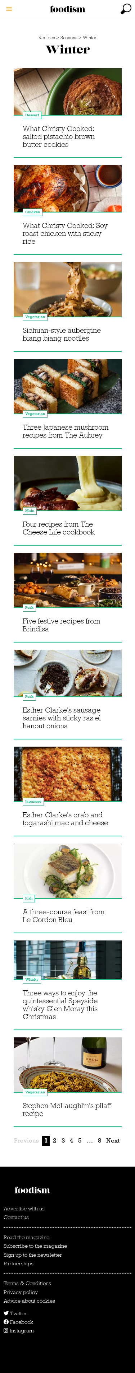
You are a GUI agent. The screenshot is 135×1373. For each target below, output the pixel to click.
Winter (89, 38)
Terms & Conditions (27, 1283)
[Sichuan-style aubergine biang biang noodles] (68, 292)
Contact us (16, 1217)
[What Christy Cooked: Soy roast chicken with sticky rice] (68, 195)
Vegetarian (35, 316)
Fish (28, 898)
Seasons (68, 38)
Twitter (18, 1313)
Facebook (21, 1322)
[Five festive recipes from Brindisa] (68, 583)
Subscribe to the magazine (35, 1246)
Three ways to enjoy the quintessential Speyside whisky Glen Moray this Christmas (60, 1005)
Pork (29, 607)
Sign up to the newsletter (33, 1255)
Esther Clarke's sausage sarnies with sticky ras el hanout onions (62, 718)
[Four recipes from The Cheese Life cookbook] (68, 486)
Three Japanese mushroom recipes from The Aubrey (66, 431)
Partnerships (18, 1263)
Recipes (47, 38)
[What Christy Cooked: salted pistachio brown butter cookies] (68, 99)
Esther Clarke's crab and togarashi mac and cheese (65, 819)
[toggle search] (126, 9)
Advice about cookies (29, 1301)
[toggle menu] (9, 9)
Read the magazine (26, 1237)
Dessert (32, 115)
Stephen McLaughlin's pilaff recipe (67, 1109)
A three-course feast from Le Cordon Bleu (64, 915)
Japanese (33, 801)
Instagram (21, 1330)
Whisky (32, 979)
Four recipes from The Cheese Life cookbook (59, 528)
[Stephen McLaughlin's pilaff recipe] (68, 1068)
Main (29, 510)
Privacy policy (21, 1292)
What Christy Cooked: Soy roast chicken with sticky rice (65, 233)
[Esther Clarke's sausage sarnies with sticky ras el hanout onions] (68, 680)
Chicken (32, 212)
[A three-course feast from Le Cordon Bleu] (68, 874)
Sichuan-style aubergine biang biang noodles (62, 334)
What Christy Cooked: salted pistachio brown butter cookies (59, 136)
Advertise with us (24, 1208)
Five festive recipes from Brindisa (61, 625)
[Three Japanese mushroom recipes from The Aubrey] (68, 389)
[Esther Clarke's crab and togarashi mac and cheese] (68, 777)
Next (113, 1140)
